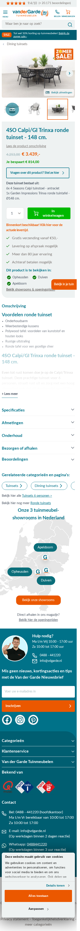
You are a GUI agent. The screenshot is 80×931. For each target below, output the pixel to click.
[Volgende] (69, 73)
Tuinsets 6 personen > (37, 495)
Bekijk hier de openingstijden (38, 620)
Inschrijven (13, 706)
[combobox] (38, 24)
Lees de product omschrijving (26, 146)
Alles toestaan (38, 895)
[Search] (70, 25)
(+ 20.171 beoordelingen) (55, 3)
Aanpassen (36, 908)
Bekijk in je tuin (64, 284)
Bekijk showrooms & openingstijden (30, 289)
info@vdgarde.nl (33, 831)
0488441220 (37, 844)
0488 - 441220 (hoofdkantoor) (39, 812)
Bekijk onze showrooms (38, 600)
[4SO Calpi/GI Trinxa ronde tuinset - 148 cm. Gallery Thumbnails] (38, 109)
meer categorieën (38, 924)
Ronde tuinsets (40, 503)
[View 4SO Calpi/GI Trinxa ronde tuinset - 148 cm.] (12, 109)
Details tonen (55, 885)
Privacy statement (14, 919)
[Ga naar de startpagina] (30, 13)
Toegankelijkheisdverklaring (53, 919)
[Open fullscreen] (38, 73)
